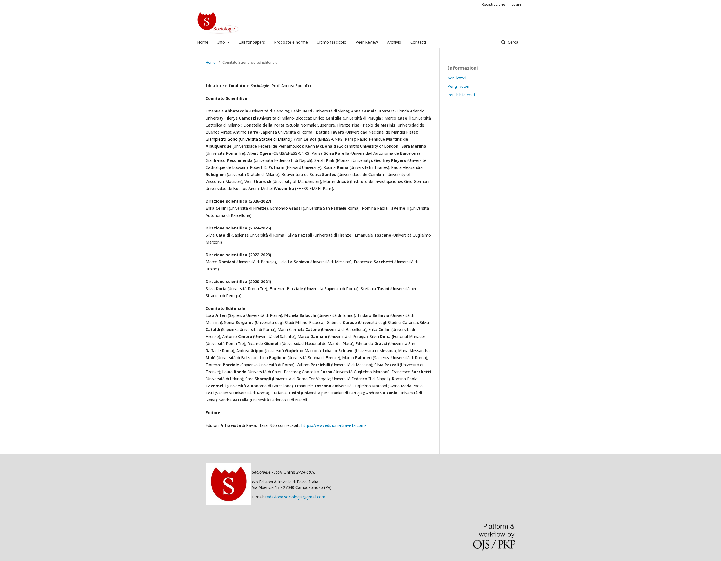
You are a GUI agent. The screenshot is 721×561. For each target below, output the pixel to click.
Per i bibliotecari (461, 94)
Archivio (394, 42)
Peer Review (366, 42)
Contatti (418, 42)
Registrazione (493, 4)
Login (516, 4)
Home (202, 42)
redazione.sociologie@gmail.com (295, 497)
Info (221, 42)
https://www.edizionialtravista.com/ (333, 425)
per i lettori (457, 77)
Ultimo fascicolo (331, 42)
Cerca (512, 42)
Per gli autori (458, 86)
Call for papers (252, 42)
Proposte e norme (291, 42)
